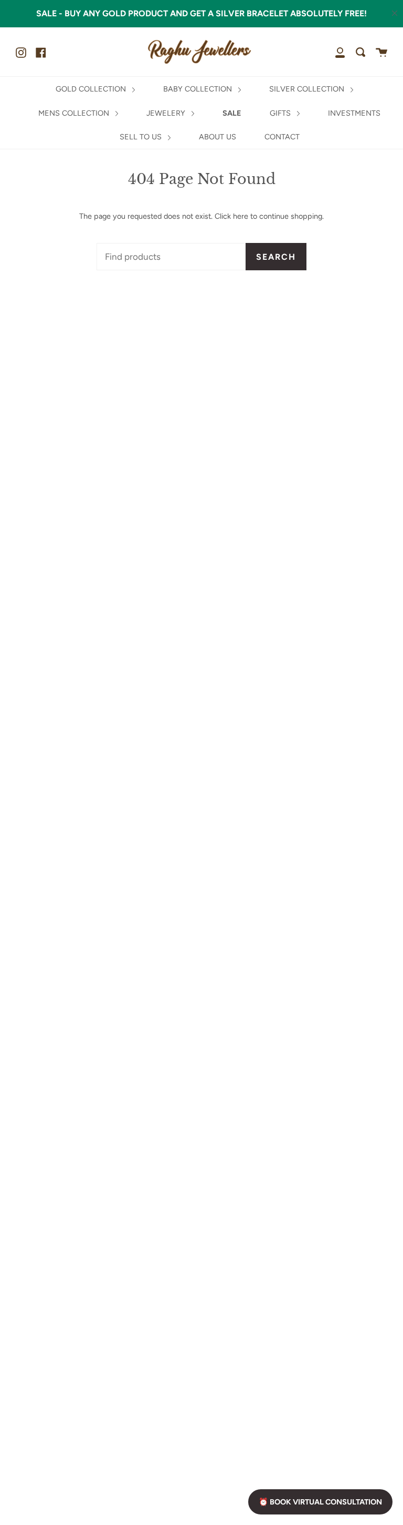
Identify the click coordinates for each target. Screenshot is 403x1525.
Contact (282, 136)
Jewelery (166, 113)
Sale (231, 113)
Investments (354, 113)
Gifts (281, 113)
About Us (217, 136)
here (240, 216)
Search (276, 257)
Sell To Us (142, 136)
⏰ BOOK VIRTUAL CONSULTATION (320, 1502)
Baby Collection (198, 89)
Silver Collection (307, 89)
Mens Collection (74, 113)
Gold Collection (92, 89)
